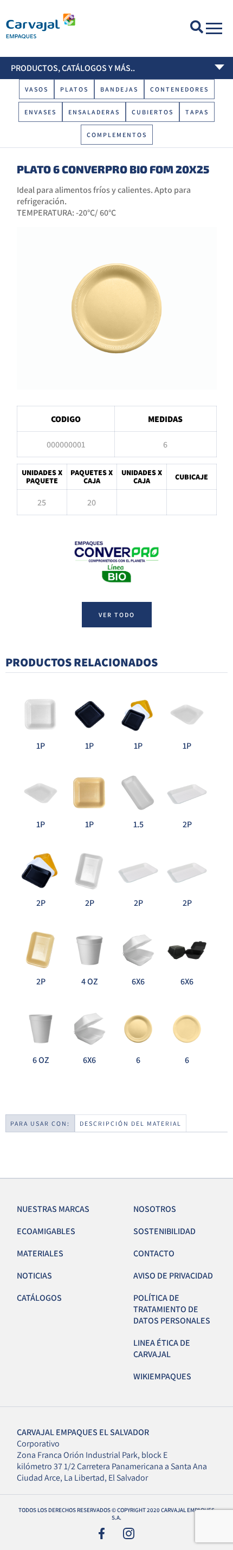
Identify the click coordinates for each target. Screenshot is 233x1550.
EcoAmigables (46, 1231)
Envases (40, 112)
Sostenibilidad (164, 1231)
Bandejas (119, 89)
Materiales (40, 1253)
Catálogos (39, 1297)
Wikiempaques (162, 1376)
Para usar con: (40, 1123)
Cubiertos (152, 112)
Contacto (153, 1253)
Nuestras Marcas (53, 1209)
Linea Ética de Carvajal (161, 1348)
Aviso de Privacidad (173, 1275)
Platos (74, 89)
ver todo (117, 615)
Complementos (117, 135)
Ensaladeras (94, 112)
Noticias (34, 1275)
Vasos (36, 89)
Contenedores (179, 89)
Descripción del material (131, 1123)
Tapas (197, 112)
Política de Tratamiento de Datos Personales (171, 1309)
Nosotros (154, 1209)
